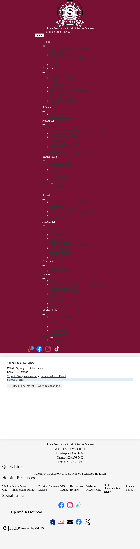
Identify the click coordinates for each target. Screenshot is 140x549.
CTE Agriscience (60, 87)
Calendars (55, 166)
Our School (56, 51)
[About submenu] (43, 46)
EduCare (55, 169)
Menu (39, 35)
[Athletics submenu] (43, 111)
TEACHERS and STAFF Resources (71, 153)
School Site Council (61, 54)
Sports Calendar (59, 113)
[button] (43, 199)
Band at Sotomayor (61, 97)
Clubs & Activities (60, 176)
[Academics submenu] (43, 72)
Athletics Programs (61, 117)
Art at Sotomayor (60, 94)
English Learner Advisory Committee (71, 58)
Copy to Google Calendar (22, 376)
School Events (15, 379)
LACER (55, 173)
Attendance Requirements (64, 143)
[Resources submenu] (43, 124)
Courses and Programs (63, 77)
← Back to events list (21, 385)
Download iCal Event (53, 376)
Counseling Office (60, 84)
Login (10, 528)
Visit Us (54, 64)
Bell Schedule (58, 74)
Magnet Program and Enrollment (69, 48)
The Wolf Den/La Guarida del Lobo (70, 127)
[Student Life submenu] (43, 160)
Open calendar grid (49, 385)
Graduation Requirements (64, 136)
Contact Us (56, 61)
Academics (56, 186)
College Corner (58, 140)
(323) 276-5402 (74, 457)
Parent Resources (60, 146)
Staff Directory (58, 81)
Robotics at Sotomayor (63, 100)
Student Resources (60, 150)
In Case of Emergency (62, 133)
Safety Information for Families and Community (77, 130)
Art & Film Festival (61, 163)
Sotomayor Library (61, 104)
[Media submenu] (51, 183)
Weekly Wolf (57, 179)
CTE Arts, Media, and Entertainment (71, 91)
